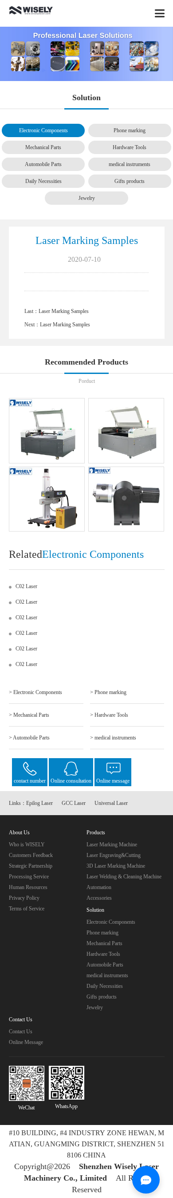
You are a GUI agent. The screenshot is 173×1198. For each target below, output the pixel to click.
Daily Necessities (43, 181)
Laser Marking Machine (111, 844)
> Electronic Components (35, 692)
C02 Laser (26, 586)
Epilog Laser (39, 803)
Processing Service (29, 876)
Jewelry (87, 198)
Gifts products (129, 181)
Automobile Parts (43, 164)
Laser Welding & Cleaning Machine (123, 876)
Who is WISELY (27, 844)
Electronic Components (43, 130)
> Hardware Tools (109, 715)
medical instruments (129, 164)
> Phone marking (108, 692)
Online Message (26, 1042)
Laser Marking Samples (64, 311)
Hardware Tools (129, 147)
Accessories (99, 898)
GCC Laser (74, 803)
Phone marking (129, 130)
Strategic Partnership (30, 866)
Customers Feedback (31, 855)
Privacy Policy (24, 898)
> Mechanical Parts (29, 715)
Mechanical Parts (43, 147)
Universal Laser (111, 803)
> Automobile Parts (29, 738)
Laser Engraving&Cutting (113, 855)
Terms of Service (26, 909)
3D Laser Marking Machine (115, 866)
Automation (98, 887)
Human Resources (28, 887)
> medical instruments (113, 738)
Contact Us (20, 1031)
